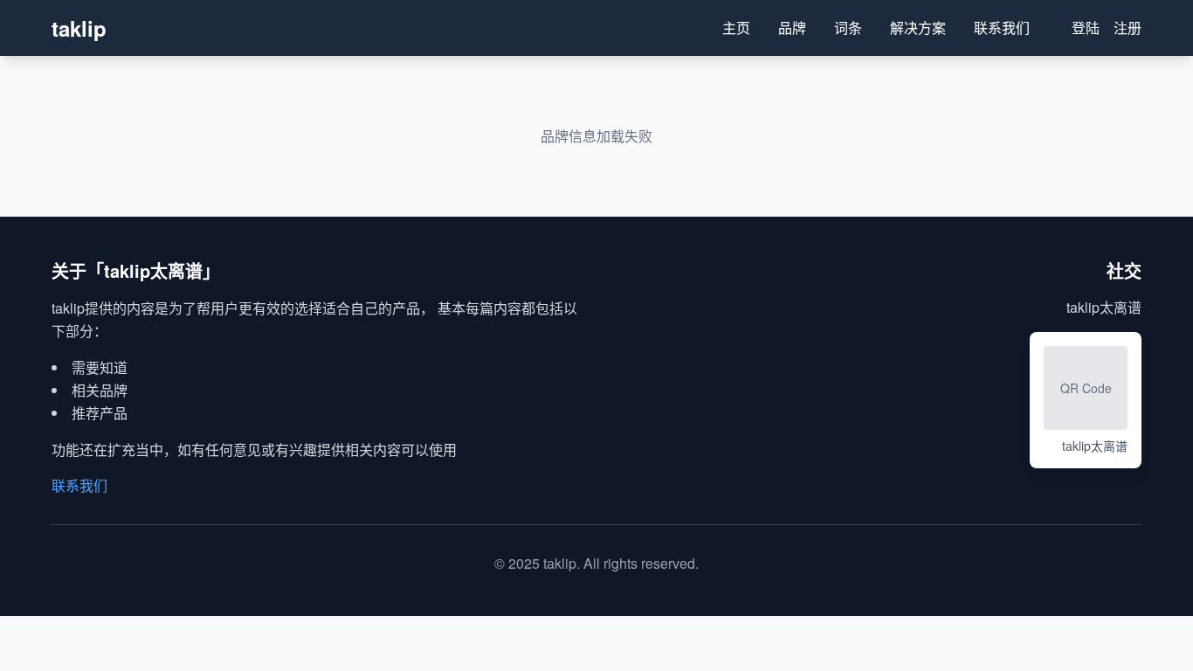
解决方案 (918, 27)
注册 (1127, 27)
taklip (79, 28)
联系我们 (1002, 27)
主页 (736, 27)
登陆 (1086, 27)
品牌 (792, 27)
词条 (848, 27)
